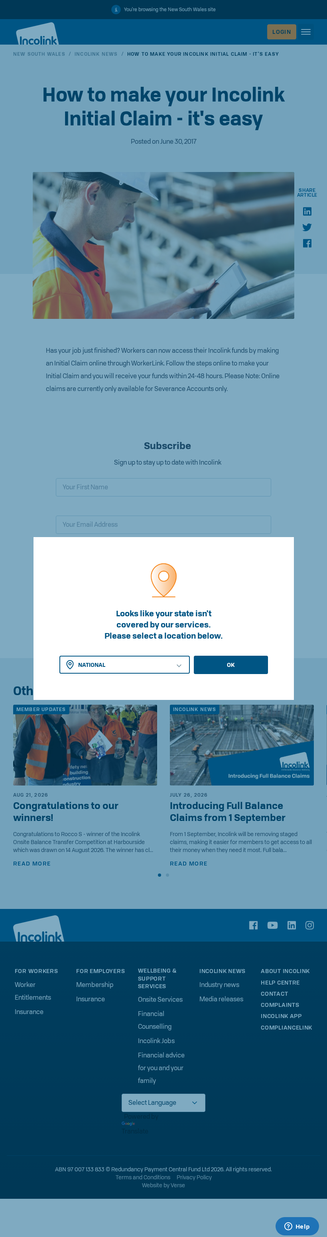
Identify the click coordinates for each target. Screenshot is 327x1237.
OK (230, 665)
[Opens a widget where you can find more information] (297, 1227)
